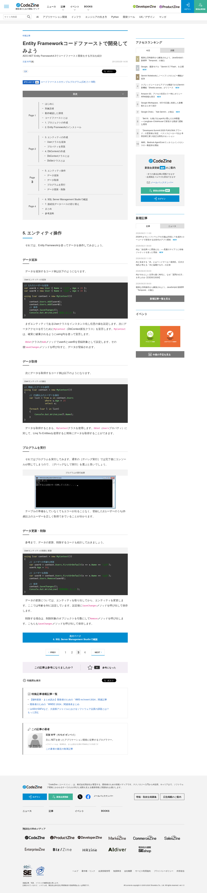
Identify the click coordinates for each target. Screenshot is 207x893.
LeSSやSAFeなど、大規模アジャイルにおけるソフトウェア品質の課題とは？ (69, 708)
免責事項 (117, 870)
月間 (172, 50)
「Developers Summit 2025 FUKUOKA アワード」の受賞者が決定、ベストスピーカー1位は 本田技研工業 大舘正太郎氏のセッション (162, 133)
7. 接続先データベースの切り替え (62, 204)
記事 (63, 6)
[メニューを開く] (6, 6)
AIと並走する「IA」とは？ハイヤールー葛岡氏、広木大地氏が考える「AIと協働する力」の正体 (160, 263)
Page (32, 115)
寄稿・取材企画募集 (146, 796)
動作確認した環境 (54, 113)
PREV (53, 652)
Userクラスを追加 (56, 141)
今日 (148, 50)
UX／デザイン (147, 16)
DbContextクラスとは (58, 155)
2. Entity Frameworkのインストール (63, 127)
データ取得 (53, 179)
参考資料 (49, 213)
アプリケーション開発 (55, 16)
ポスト (110, 71)
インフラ (76, 16)
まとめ (48, 208)
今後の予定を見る (162, 354)
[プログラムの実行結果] (75, 492)
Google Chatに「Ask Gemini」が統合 (157, 111)
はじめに (49, 103)
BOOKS (88, 6)
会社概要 (128, 870)
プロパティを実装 (56, 146)
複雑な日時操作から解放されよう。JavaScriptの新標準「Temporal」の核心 (162, 59)
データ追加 (53, 175)
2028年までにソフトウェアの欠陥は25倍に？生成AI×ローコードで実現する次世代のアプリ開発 (160, 238)
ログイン (162, 198)
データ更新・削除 (56, 189)
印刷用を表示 (34, 680)
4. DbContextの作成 (55, 151)
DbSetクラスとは (56, 160)
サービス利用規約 (143, 870)
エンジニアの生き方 (96, 16)
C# (25, 71)
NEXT (97, 652)
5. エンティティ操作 (55, 170)
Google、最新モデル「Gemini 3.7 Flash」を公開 (162, 66)
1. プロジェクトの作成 (56, 122)
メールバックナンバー (162, 182)
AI (37, 16)
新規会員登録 (161, 190)
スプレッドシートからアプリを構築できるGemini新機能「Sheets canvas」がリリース (162, 86)
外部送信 (180, 870)
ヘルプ (75, 870)
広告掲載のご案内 (172, 796)
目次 (75, 93)
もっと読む (33, 712)
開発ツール (129, 16)
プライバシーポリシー (163, 870)
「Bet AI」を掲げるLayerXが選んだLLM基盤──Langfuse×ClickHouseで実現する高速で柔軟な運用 (162, 121)
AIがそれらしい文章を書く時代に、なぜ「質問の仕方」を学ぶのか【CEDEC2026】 (160, 276)
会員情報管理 (104, 870)
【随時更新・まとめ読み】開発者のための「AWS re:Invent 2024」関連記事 (68, 699)
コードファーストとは (56, 117)
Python (115, 16)
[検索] (28, 17)
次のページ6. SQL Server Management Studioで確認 (75, 637)
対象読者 (49, 108)
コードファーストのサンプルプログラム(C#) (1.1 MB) (68, 81)
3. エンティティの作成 (56, 137)
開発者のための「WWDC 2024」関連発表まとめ (54, 704)
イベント (74, 6)
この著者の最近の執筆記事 (59, 748)
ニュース (51, 6)
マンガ (162, 16)
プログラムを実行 (56, 184)
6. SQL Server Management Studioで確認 (66, 199)
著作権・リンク (88, 870)
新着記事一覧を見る (160, 298)
